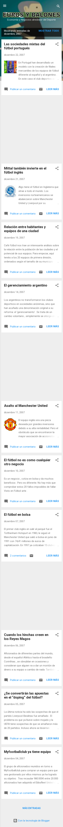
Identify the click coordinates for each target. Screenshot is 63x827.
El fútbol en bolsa (17, 515)
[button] (57, 44)
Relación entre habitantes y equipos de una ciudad (25, 229)
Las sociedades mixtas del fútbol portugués (24, 46)
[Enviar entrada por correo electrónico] (41, 90)
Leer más (52, 89)
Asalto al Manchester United (26, 406)
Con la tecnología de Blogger (33, 820)
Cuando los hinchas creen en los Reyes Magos (26, 637)
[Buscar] (58, 7)
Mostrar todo (49, 30)
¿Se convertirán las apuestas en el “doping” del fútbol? (26, 695)
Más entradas (32, 808)
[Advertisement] (31, 129)
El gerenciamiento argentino (25, 285)
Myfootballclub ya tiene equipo (27, 752)
